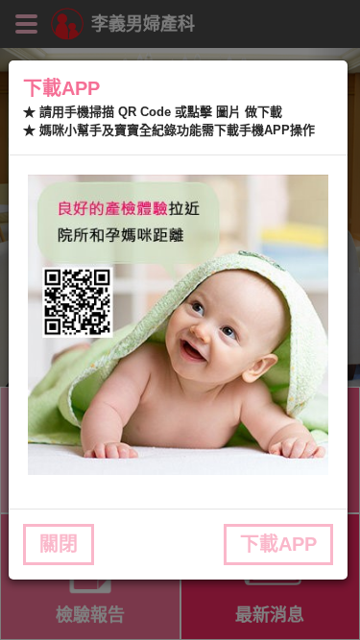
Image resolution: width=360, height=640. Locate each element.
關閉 (58, 544)
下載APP (278, 544)
